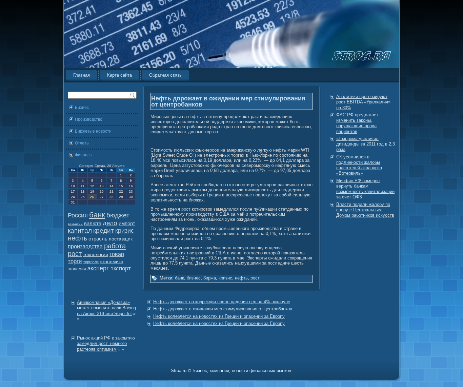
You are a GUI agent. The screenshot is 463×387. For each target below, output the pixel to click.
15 (121, 186)
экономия (77, 269)
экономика (111, 261)
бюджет (117, 215)
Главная (81, 75)
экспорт (120, 268)
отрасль (97, 238)
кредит (103, 230)
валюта (92, 223)
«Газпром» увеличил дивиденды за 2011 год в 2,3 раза (365, 144)
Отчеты (82, 143)
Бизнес (82, 107)
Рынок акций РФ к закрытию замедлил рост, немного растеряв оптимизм (106, 343)
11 (82, 186)
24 (73, 197)
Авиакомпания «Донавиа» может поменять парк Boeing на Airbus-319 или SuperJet (106, 308)
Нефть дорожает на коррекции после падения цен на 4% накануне (221, 301)
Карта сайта (119, 75)
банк (97, 215)
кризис (124, 230)
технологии (95, 254)
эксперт (98, 268)
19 (92, 191)
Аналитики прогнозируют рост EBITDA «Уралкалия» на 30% (363, 102)
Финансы (84, 155)
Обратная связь (165, 75)
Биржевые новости (93, 131)
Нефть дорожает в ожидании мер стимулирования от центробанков (222, 308)
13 (102, 186)
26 (92, 197)
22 (121, 191)
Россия (78, 215)
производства (85, 246)
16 (131, 186)
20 (102, 191)
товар (116, 254)
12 (92, 186)
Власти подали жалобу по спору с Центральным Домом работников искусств (365, 210)
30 (131, 197)
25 (83, 197)
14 (111, 186)
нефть (77, 238)
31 (73, 202)
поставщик (121, 238)
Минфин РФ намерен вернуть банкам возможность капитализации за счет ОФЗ (365, 189)
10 (73, 186)
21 (111, 191)
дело (110, 223)
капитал (80, 230)
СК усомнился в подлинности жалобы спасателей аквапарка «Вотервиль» (359, 165)
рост (75, 253)
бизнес (194, 277)
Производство (88, 119)
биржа (209, 277)
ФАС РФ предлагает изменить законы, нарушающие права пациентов (357, 123)
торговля (91, 262)
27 (102, 197)
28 (111, 197)
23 (131, 191)
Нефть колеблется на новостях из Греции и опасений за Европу (219, 316)
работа (115, 246)
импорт (127, 223)
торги (75, 261)
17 (73, 191)
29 (121, 197)
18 (83, 191)
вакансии (75, 224)
